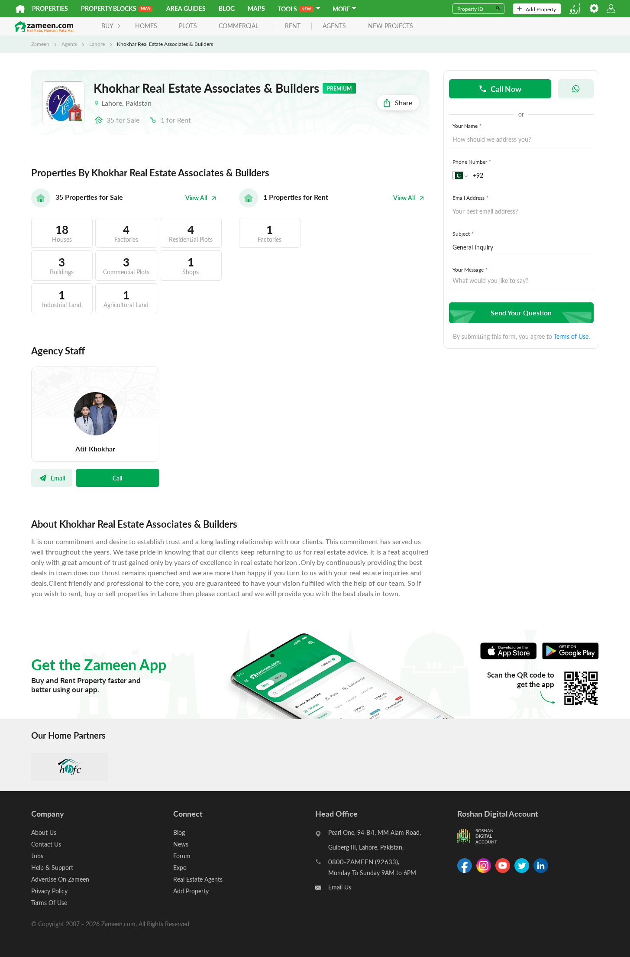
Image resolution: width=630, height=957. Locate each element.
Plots (188, 26)
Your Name (466, 125)
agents (334, 26)
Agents (69, 43)
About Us (43, 832)
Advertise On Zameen (60, 879)
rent (292, 26)
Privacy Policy (49, 891)
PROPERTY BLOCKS (108, 8)
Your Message (470, 269)
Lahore (97, 43)
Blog (227, 8)
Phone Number (471, 161)
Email (58, 478)
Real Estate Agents (198, 879)
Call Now (506, 88)
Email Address (470, 197)
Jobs (37, 856)
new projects (390, 26)
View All (196, 198)
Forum (182, 856)
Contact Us (46, 844)
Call (117, 478)
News (180, 844)
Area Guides (186, 8)
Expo (180, 867)
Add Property (541, 9)
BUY (107, 26)
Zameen (40, 43)
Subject (463, 233)
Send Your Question (521, 312)
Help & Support (52, 867)
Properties (50, 8)
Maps (256, 8)
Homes (146, 26)
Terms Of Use (49, 903)
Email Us (339, 887)
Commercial (238, 26)
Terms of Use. (572, 336)
